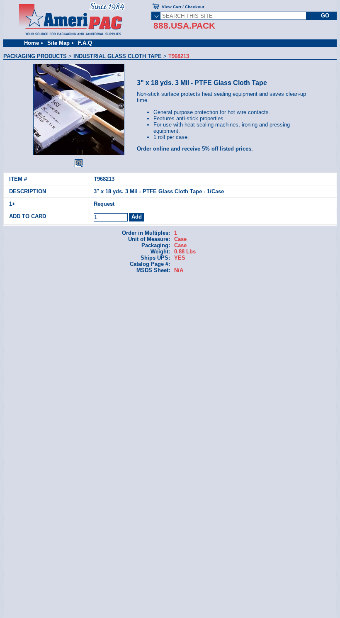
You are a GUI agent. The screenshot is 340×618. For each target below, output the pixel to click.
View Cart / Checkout (183, 7)
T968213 (104, 179)
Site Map (58, 43)
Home (31, 43)
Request (104, 204)
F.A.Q (85, 43)
